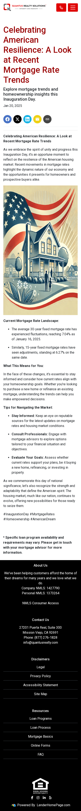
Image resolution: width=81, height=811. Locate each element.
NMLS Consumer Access (40, 603)
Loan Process (40, 728)
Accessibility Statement (40, 685)
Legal (41, 667)
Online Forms (40, 745)
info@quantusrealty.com (40, 643)
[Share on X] (17, 119)
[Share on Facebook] (7, 119)
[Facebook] (32, 797)
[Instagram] (38, 797)
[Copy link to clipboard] (47, 119)
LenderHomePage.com (53, 805)
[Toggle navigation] (73, 7)
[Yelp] (50, 797)
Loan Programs (40, 719)
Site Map (40, 694)
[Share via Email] (37, 119)
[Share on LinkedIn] (27, 119)
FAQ (41, 754)
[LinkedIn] (44, 797)
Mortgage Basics (40, 736)
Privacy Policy (40, 676)
